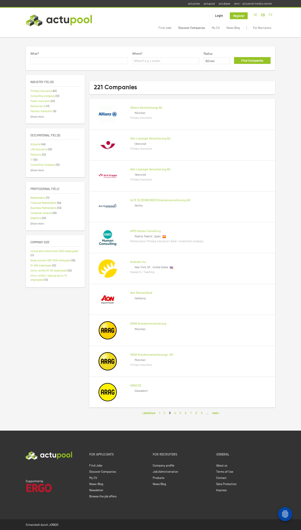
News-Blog (96, 484)
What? (34, 53)
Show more (37, 116)
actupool (209, 3)
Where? (137, 53)
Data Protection (226, 484)
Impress (221, 490)
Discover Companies (191, 28)
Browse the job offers (103, 496)
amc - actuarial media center (253, 3)
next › (216, 413)
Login (219, 15)
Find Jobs (164, 28)
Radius (208, 53)
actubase (224, 3)
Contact (221, 478)
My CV (216, 28)
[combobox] (79, 60)
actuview (194, 3)
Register (238, 16)
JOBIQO (53, 524)
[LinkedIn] (28, 469)
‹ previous (148, 413)
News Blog (233, 28)
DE (255, 15)
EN (263, 15)
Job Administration (165, 471)
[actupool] (59, 20)
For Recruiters (262, 28)
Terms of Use (224, 471)
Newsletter (96, 490)
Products (158, 478)
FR (270, 15)
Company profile (163, 465)
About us (221, 465)
